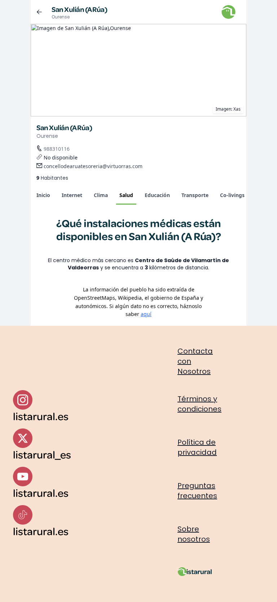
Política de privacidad (197, 447)
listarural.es (41, 416)
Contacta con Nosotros (195, 361)
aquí (146, 314)
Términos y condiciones (199, 404)
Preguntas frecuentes (197, 491)
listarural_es (42, 454)
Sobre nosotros (193, 534)
